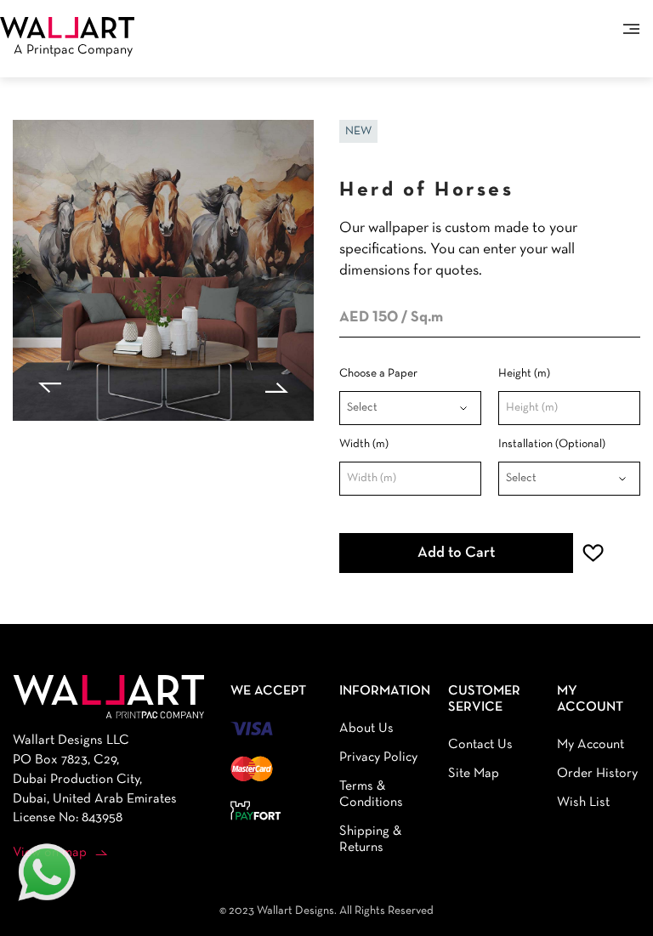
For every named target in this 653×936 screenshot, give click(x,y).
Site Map (473, 774)
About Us (366, 729)
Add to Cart (456, 553)
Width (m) (364, 444)
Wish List (583, 802)
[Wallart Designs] (67, 27)
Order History (597, 774)
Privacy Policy (378, 757)
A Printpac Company (73, 50)
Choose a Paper (378, 373)
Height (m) (524, 373)
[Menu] (631, 29)
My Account (590, 745)
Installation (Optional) (551, 444)
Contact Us (480, 745)
